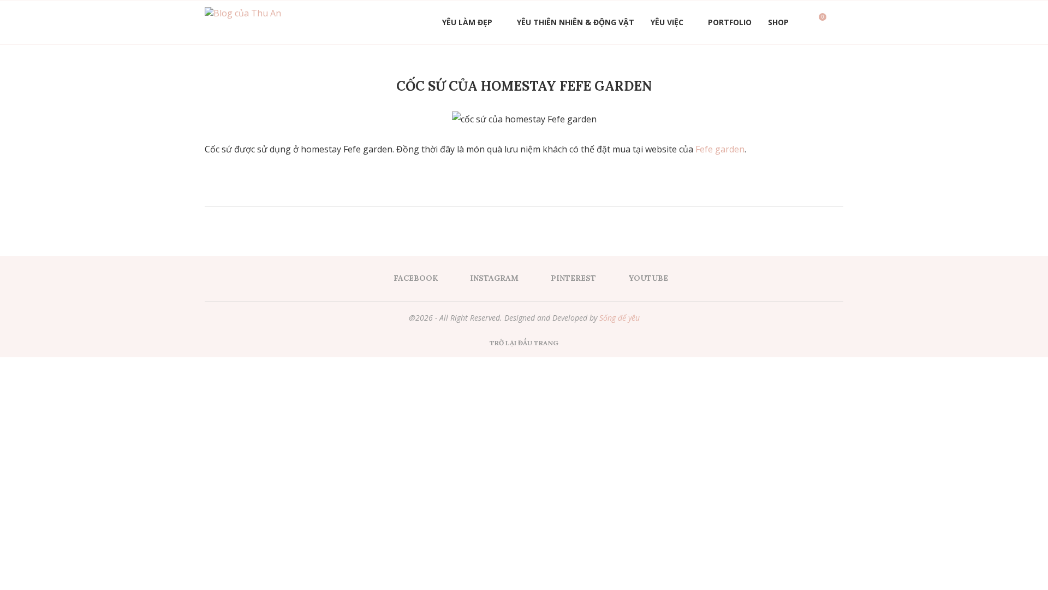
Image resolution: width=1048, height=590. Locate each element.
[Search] (837, 22)
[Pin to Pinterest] (541, 191)
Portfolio (730, 22)
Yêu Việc (667, 22)
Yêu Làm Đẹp (467, 22)
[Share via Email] (553, 191)
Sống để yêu (619, 317)
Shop (778, 22)
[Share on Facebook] (518, 191)
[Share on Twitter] (530, 191)
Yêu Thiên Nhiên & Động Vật (575, 22)
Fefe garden (720, 149)
